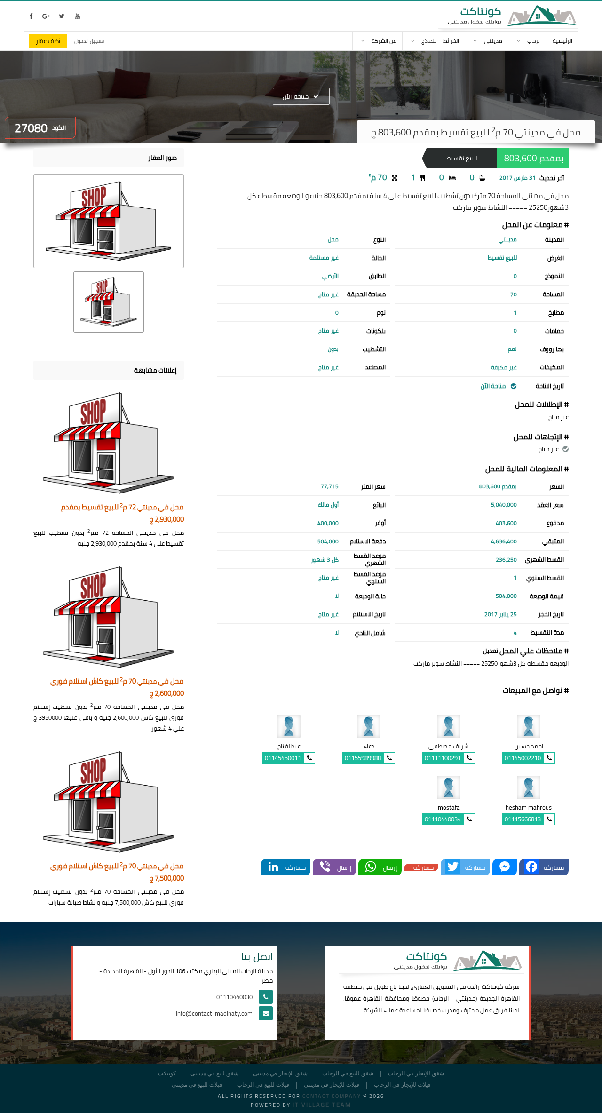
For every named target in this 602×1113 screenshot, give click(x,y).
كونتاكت (492, 986)
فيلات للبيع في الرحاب (263, 1085)
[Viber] (325, 867)
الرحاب (441, 998)
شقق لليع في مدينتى (214, 1074)
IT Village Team (322, 1104)
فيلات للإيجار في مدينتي (331, 1085)
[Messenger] (504, 867)
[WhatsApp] (370, 867)
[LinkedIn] (273, 867)
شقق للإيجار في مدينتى (280, 1074)
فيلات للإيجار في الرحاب (402, 1085)
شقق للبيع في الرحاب (347, 1074)
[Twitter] (452, 867)
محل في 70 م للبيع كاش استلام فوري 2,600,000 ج (117, 687)
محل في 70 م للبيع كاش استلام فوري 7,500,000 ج (117, 872)
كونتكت (167, 1074)
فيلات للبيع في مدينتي (197, 1085)
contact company (331, 1096)
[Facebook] (531, 867)
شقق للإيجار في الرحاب (416, 1074)
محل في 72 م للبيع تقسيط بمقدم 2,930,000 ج (122, 513)
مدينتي (465, 998)
